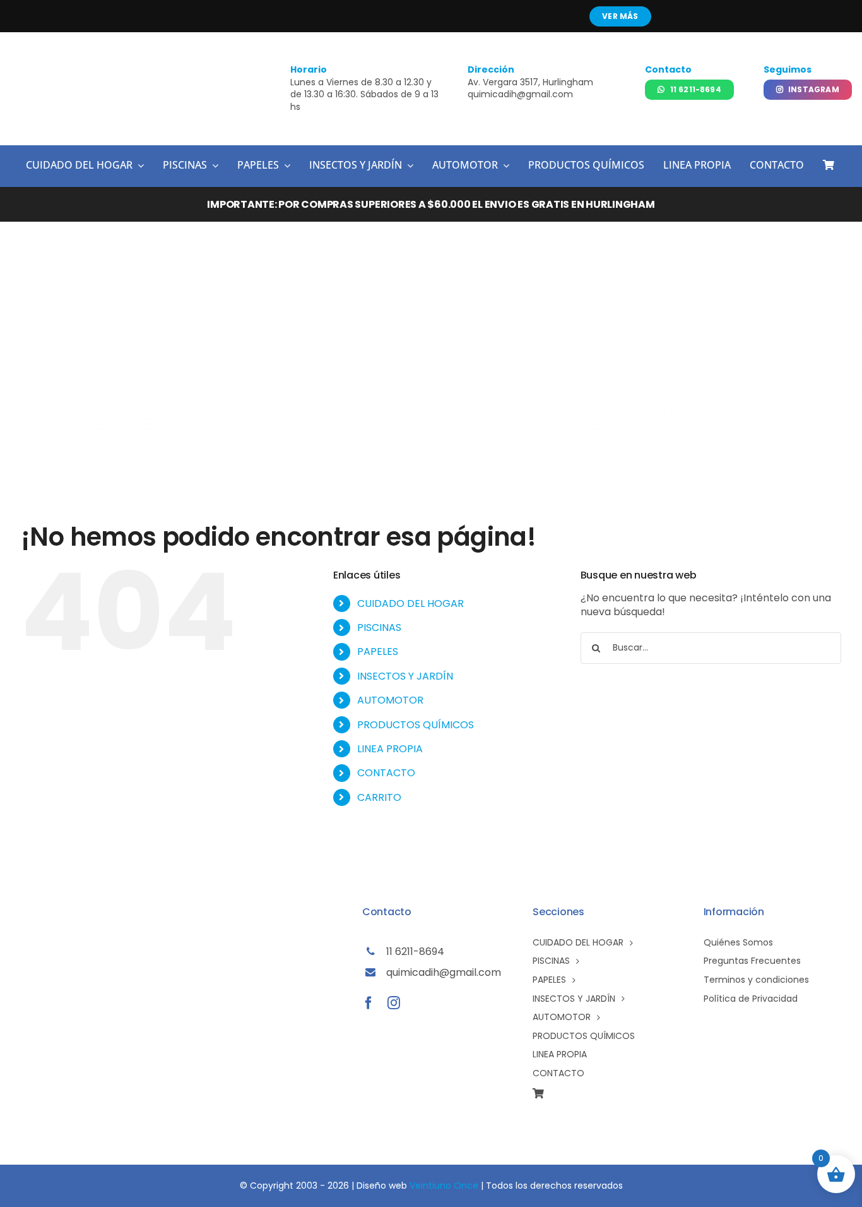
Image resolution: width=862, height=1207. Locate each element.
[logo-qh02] (80, 64)
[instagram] (393, 1003)
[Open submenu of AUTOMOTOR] (503, 165)
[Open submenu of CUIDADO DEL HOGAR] (138, 165)
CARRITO (379, 797)
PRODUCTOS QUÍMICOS (415, 725)
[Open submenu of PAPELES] (284, 165)
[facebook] (368, 1003)
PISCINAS (379, 627)
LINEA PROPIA (390, 749)
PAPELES (377, 651)
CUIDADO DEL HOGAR (410, 603)
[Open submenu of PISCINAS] (212, 165)
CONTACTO (386, 773)
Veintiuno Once (444, 1185)
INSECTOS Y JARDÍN (405, 676)
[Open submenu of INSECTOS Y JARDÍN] (407, 165)
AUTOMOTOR (390, 700)
